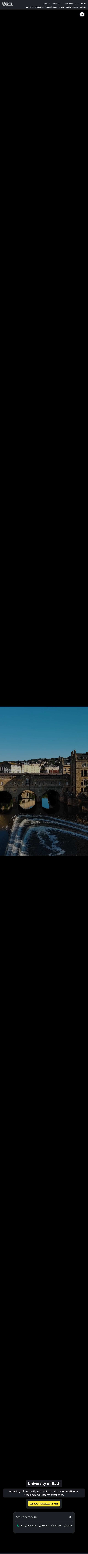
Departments (72, 7)
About (83, 7)
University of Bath (8, 4)
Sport (61, 7)
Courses (29, 7)
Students (56, 3)
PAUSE (82, 14)
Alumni (83, 3)
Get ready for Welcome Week (44, 1504)
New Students (70, 3)
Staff (45, 3)
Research (39, 7)
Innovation (51, 7)
